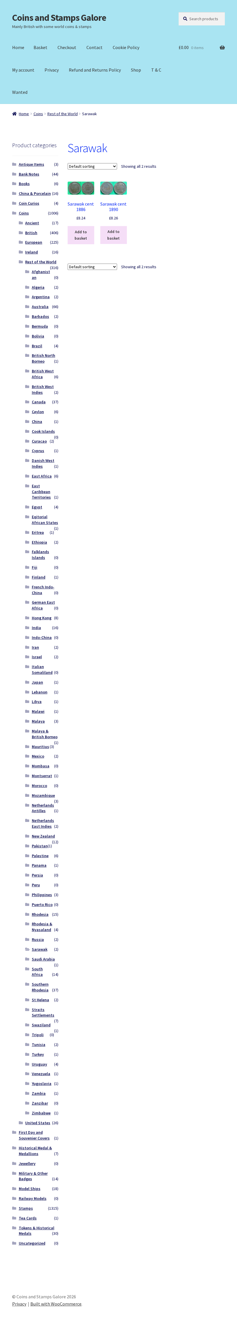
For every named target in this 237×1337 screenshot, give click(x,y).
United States (37, 1122)
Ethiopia (39, 542)
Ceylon (38, 411)
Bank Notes (29, 174)
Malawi (38, 711)
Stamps (26, 1208)
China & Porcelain (35, 193)
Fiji (34, 567)
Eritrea (38, 532)
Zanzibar (40, 1103)
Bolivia (38, 336)
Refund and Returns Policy (95, 70)
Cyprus (38, 450)
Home (18, 47)
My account (23, 70)
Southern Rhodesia (40, 987)
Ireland (31, 252)
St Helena (40, 999)
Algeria (38, 287)
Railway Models (33, 1198)
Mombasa (40, 766)
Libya (37, 701)
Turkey (38, 1054)
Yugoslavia (41, 1083)
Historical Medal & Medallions (35, 1150)
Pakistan (40, 846)
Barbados (40, 316)
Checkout (67, 47)
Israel (37, 656)
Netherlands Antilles (43, 808)
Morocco (39, 785)
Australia (40, 306)
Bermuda (40, 326)
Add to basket (81, 235)
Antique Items (31, 164)
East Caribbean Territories (41, 491)
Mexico (38, 756)
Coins (38, 113)
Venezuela (41, 1073)
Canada (39, 401)
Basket (40, 47)
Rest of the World (62, 113)
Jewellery (27, 1163)
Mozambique (43, 795)
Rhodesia (40, 914)
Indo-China (42, 637)
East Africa (42, 476)
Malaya (38, 721)
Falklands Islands (40, 554)
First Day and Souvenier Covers (34, 1135)
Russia (38, 939)
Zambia (39, 1093)
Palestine (40, 855)
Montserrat (42, 775)
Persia (37, 875)
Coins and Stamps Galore (59, 17)
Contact (94, 47)
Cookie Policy (126, 47)
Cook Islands (43, 431)
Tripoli (38, 1034)
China (37, 421)
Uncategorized (32, 1243)
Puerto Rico (42, 904)
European (33, 242)
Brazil (37, 345)
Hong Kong (41, 617)
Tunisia (38, 1044)
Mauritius (40, 746)
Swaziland (41, 1025)
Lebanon (39, 692)
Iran (35, 647)
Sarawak (39, 949)
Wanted (19, 92)
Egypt (37, 507)
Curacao (39, 441)
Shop (136, 70)
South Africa (37, 971)
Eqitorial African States (45, 519)
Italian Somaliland (42, 669)
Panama (39, 865)
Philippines (42, 894)
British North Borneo (43, 358)
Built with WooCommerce (56, 1304)
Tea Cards (28, 1218)
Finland (38, 577)
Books (24, 183)
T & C (156, 70)
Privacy (52, 70)
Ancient (32, 222)
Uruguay (39, 1064)
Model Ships (29, 1188)
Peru (36, 884)
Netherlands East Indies (43, 823)
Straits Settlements (43, 1012)
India (36, 627)
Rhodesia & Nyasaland (42, 926)
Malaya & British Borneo (45, 733)
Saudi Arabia (43, 959)
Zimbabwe (41, 1113)
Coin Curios (29, 203)
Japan (37, 682)
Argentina (41, 296)
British (31, 232)
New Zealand (43, 836)
